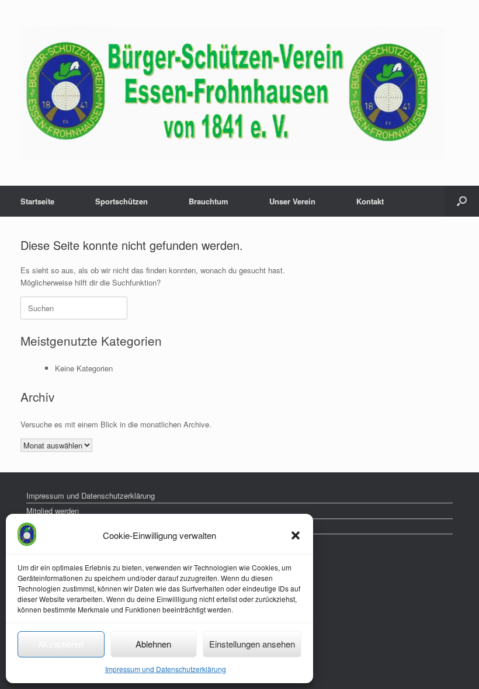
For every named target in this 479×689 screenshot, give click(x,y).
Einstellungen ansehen (252, 644)
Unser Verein (292, 201)
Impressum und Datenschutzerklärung (165, 669)
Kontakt (370, 201)
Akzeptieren (61, 644)
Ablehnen (153, 644)
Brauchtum (208, 201)
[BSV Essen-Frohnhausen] (232, 92)
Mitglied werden (52, 510)
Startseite (37, 201)
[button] (295, 535)
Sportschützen (121, 201)
